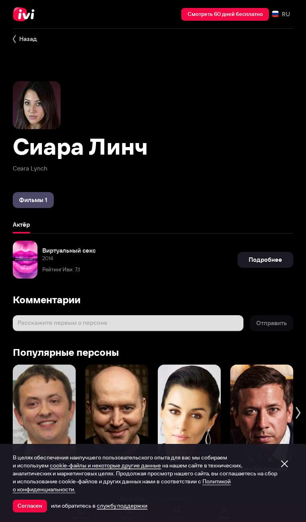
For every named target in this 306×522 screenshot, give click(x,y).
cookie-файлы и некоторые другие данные (105, 465)
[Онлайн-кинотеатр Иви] (26, 14)
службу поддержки (122, 505)
